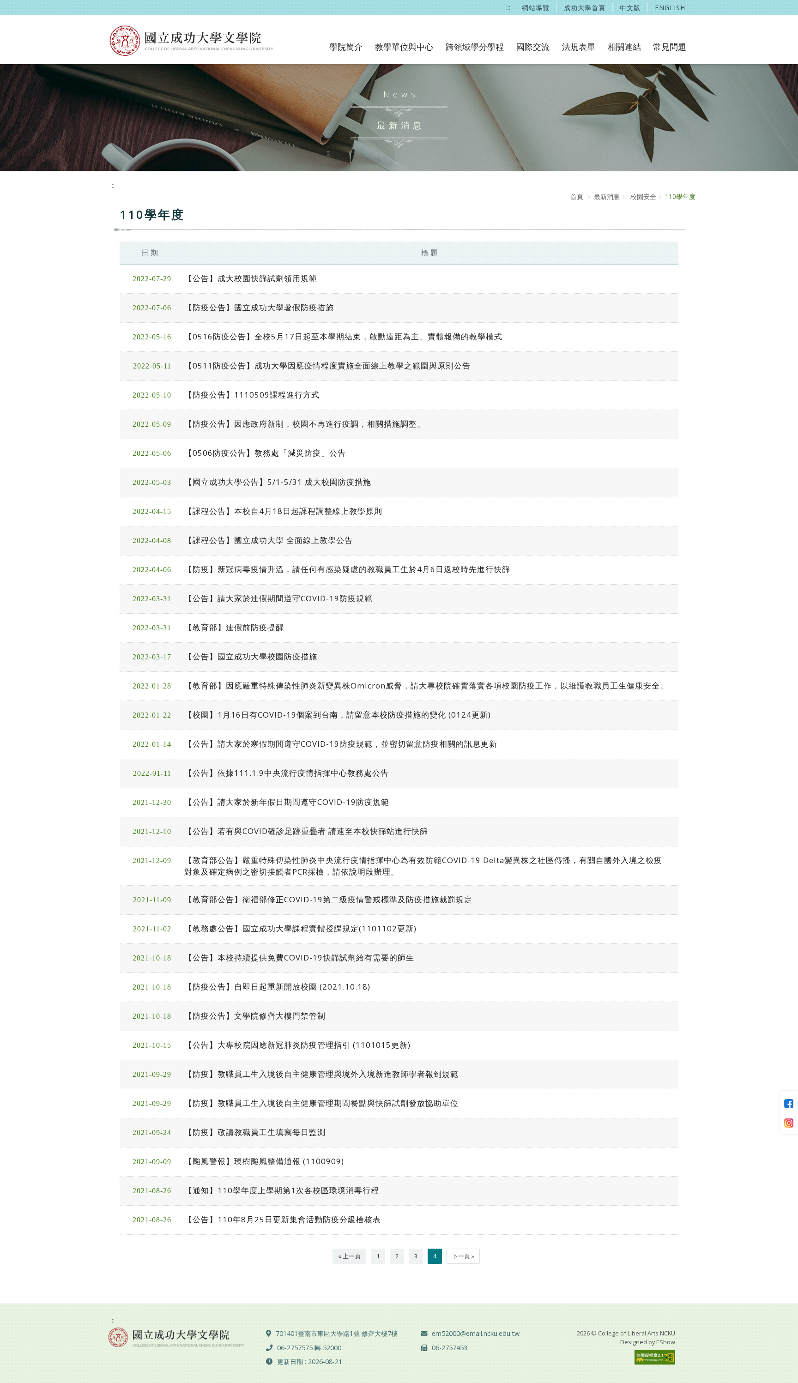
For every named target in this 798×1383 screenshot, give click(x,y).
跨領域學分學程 (475, 46)
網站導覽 (536, 7)
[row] (399, 279)
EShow (665, 1342)
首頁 (576, 196)
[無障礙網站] (655, 1357)
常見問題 (669, 46)
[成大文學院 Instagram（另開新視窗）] (788, 1122)
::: (508, 7)
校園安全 (642, 196)
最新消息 (607, 196)
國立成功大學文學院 (190, 40)
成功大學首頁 (584, 7)
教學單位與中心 (404, 46)
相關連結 (624, 46)
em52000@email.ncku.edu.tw (476, 1333)
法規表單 (578, 46)
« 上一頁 (349, 1256)
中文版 (630, 7)
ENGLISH (670, 7)
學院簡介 (346, 46)
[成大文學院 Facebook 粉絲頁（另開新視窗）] (788, 1102)
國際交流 (533, 46)
